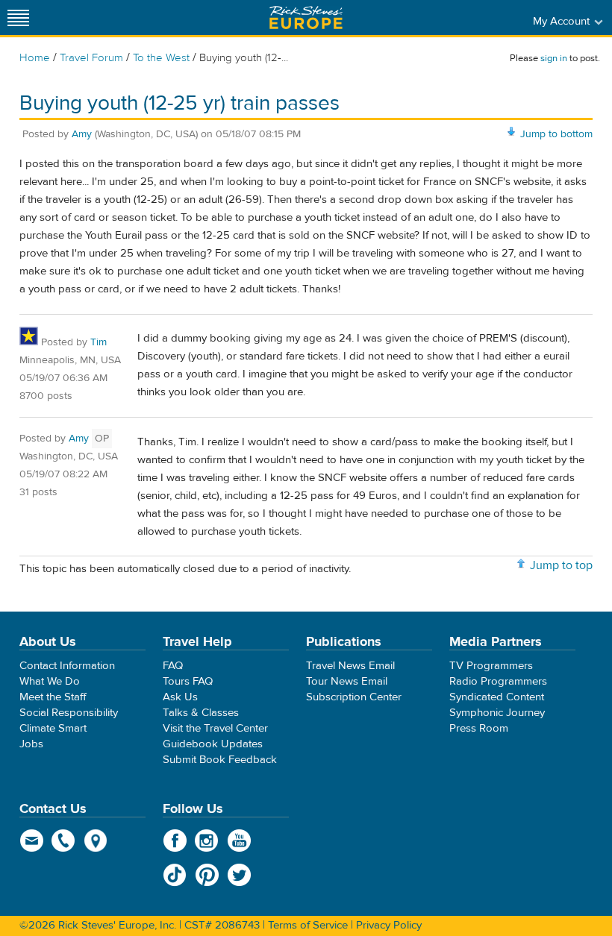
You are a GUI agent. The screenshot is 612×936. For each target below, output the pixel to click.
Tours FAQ (188, 681)
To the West (161, 58)
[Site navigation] (18, 17)
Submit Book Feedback (220, 760)
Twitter (239, 875)
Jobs (31, 744)
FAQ (173, 666)
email (31, 840)
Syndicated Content (496, 697)
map (96, 840)
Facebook (175, 840)
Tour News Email (346, 681)
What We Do (49, 681)
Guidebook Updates (213, 744)
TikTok (175, 875)
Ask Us (180, 697)
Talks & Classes (201, 713)
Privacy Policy (389, 925)
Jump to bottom (556, 134)
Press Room (478, 728)
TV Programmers (491, 666)
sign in (553, 58)
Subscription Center (354, 697)
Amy (82, 134)
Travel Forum (91, 58)
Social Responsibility (68, 713)
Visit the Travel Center (215, 728)
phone (63, 840)
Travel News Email (350, 666)
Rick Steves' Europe (306, 17)
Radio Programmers (498, 681)
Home (34, 58)
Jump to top (561, 565)
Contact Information (67, 666)
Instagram (207, 840)
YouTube (239, 840)
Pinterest (207, 875)
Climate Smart (53, 728)
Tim (98, 342)
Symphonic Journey (497, 713)
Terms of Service (308, 925)
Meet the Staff (53, 697)
